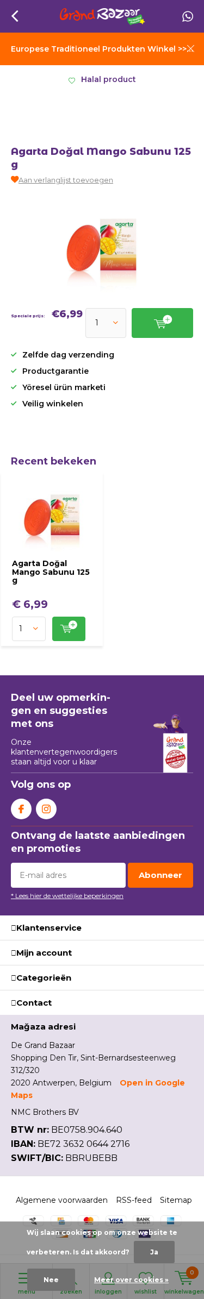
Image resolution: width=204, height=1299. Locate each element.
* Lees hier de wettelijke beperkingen (67, 896)
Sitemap (176, 1200)
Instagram (46, 809)
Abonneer (160, 875)
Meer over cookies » (131, 1280)
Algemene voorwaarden (62, 1200)
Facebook (21, 809)
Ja (154, 1252)
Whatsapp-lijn (188, 16)
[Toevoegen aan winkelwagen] (68, 629)
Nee (51, 1280)
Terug (14, 16)
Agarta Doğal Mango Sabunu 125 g (51, 571)
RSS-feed (134, 1200)
